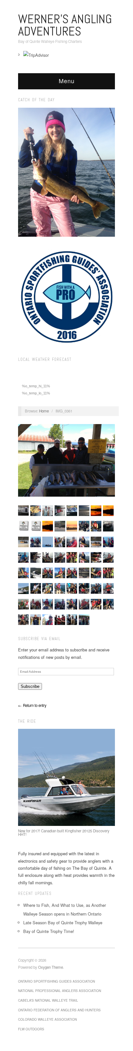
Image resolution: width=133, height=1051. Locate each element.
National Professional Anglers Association (59, 990)
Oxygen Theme (50, 967)
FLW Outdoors (31, 1029)
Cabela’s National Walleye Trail (48, 1000)
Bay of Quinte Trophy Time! (48, 931)
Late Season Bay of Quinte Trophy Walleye (62, 922)
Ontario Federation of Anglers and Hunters (59, 1010)
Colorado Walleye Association (47, 1019)
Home (44, 410)
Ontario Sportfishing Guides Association (56, 981)
